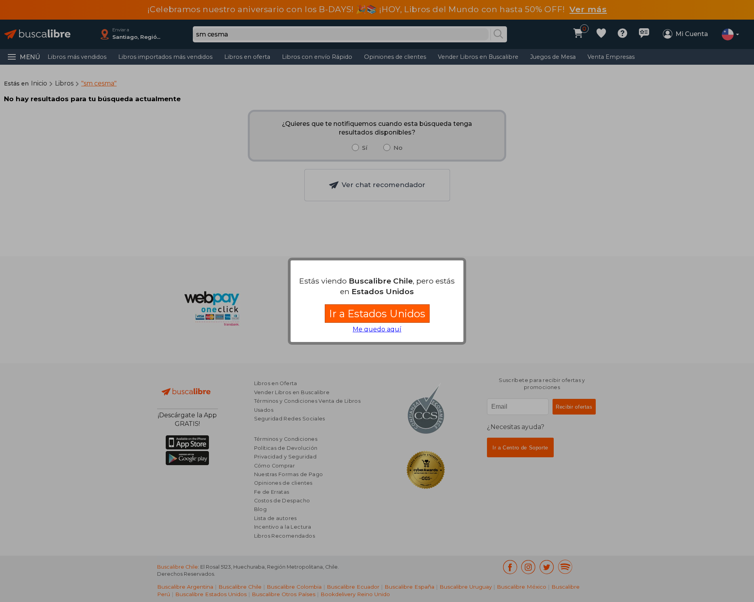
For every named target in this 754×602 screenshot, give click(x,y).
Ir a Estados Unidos (377, 313)
